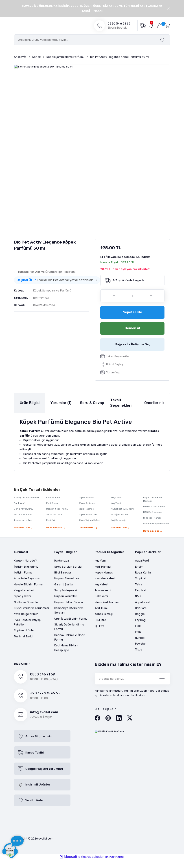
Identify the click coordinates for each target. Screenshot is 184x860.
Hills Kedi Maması (152, 518)
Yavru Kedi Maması (107, 602)
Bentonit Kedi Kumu (57, 509)
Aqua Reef (142, 560)
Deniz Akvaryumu (23, 509)
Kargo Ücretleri (24, 590)
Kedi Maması (53, 497)
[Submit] (162, 678)
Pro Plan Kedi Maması (154, 506)
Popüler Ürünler (24, 630)
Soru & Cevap (92, 403)
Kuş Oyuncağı (118, 520)
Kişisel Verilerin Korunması (31, 608)
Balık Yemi (19, 503)
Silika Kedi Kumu (55, 514)
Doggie (140, 614)
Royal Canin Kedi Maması (152, 499)
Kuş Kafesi (116, 497)
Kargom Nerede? (25, 560)
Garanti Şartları (64, 584)
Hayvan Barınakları (66, 578)
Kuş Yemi (116, 503)
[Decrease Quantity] (113, 296)
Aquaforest (142, 602)
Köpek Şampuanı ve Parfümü (52, 290)
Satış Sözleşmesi (65, 590)
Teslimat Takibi (23, 636)
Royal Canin (143, 572)
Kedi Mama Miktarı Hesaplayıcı (66, 648)
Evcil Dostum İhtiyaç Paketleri (27, 622)
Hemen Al (132, 328)
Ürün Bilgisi (29, 403)
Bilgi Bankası (62, 572)
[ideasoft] (68, 857)
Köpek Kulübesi (87, 503)
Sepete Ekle (132, 312)
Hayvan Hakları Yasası (68, 602)
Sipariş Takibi (22, 596)
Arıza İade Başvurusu (27, 578)
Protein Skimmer (23, 514)
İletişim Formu (23, 572)
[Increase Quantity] (151, 296)
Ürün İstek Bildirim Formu (71, 618)
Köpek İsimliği (104, 614)
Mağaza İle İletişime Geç (132, 344)
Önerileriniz (154, 403)
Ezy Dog (140, 620)
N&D (138, 596)
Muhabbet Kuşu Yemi (122, 509)
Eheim (139, 566)
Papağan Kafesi (119, 514)
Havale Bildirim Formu (28, 584)
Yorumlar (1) (60, 403)
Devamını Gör (22, 527)
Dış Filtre (100, 620)
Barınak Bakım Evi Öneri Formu (69, 637)
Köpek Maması (86, 497)
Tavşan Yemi (103, 590)
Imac (138, 631)
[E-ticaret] (91, 857)
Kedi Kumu (52, 503)
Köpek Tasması (86, 509)
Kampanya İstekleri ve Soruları (69, 610)
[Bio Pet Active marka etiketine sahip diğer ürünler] (22, 259)
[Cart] (167, 25)
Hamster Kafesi (105, 578)
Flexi (138, 626)
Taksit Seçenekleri (120, 403)
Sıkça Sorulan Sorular (68, 566)
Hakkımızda (61, 560)
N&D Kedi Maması (152, 512)
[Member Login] (159, 25)
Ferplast (140, 590)
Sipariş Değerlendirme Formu (69, 627)
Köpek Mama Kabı (88, 514)
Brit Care (141, 608)
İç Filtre (100, 626)
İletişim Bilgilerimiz (26, 566)
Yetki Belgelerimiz (26, 614)
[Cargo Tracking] (143, 25)
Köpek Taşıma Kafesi (89, 520)
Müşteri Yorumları (65, 596)
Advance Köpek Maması (156, 523)
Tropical (140, 578)
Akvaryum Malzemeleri (26, 497)
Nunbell (140, 637)
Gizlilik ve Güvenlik (26, 602)
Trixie (138, 649)
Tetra (138, 584)
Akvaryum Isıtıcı (23, 520)
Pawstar (140, 643)
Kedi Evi (50, 520)
